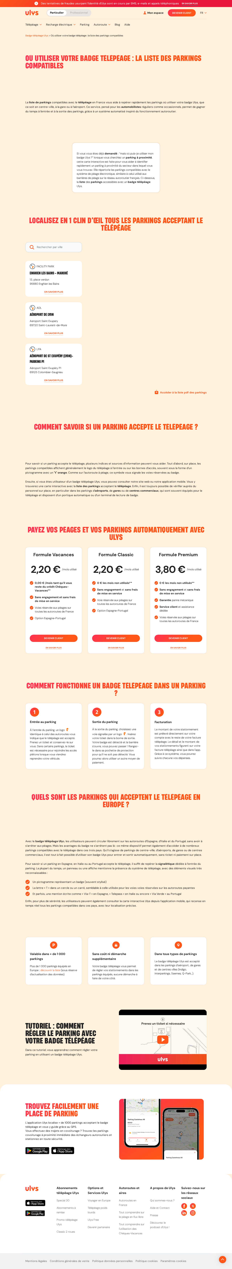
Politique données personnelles (112, 1261)
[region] (147, 314)
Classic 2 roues (66, 1232)
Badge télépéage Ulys (36, 35)
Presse (154, 1215)
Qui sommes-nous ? (162, 1200)
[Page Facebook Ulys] (184, 1206)
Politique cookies (147, 1261)
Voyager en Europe (99, 1200)
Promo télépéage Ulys (67, 1222)
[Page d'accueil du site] (31, 1189)
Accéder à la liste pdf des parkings (183, 392)
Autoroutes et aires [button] (129, 1190)
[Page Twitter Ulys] (193, 1206)
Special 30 (63, 1200)
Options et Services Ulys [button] (98, 1190)
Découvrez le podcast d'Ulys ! (159, 1225)
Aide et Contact (160, 1208)
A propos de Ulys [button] (162, 1188)
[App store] (62, 1151)
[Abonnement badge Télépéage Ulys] (31, 12)
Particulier (57, 12)
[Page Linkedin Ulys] (184, 1213)
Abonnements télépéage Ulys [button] (68, 1190)
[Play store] (38, 1151)
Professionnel (79, 12)
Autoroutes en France (127, 1203)
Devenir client (181, 12)
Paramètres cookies (173, 1261)
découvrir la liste (50, 970)
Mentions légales (36, 1261)
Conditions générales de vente (69, 1261)
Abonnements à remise (66, 1210)
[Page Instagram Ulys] (193, 1213)
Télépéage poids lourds (97, 1210)
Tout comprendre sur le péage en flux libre (131, 1215)
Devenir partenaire (99, 1227)
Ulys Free (93, 1220)
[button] (190, 3)
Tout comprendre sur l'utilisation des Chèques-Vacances (131, 1229)
